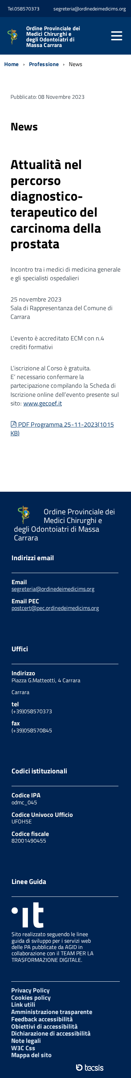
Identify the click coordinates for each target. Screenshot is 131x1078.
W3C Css (23, 1048)
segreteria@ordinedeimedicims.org (53, 589)
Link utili (23, 1004)
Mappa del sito (31, 1055)
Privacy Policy (30, 990)
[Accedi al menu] (116, 35)
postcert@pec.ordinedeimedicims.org (55, 608)
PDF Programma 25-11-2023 (62, 429)
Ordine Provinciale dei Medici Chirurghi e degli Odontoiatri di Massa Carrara (53, 36)
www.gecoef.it (42, 403)
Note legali (26, 1040)
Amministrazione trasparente (51, 1011)
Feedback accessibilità (42, 1019)
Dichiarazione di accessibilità (50, 1033)
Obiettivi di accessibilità (44, 1026)
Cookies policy (31, 997)
